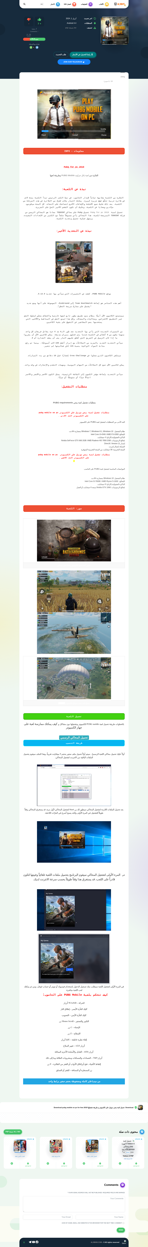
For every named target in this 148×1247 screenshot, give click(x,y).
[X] (33, 47)
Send (121, 1230)
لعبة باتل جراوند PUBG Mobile (75, 175)
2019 (106, 212)
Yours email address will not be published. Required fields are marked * (96, 1192)
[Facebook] (37, 1242)
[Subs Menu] (41, 4)
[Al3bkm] (120, 4)
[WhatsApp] (31, 47)
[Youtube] (34, 1242)
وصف (122, 76)
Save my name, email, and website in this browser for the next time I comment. (92, 1223)
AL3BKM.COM (96, 1242)
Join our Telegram (73, 62)
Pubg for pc (96, 212)
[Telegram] (37, 47)
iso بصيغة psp (70, 28)
